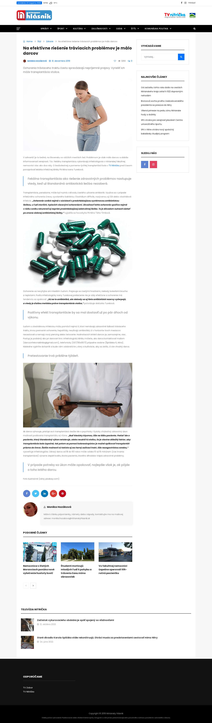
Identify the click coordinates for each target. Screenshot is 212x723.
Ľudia (119, 28)
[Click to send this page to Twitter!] (35, 493)
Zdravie (49, 41)
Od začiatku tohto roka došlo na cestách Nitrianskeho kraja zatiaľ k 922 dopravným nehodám (162, 91)
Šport (60, 28)
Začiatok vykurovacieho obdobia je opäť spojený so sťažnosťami (75, 620)
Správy (45, 28)
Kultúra (78, 28)
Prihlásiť (191, 3)
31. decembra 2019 (61, 60)
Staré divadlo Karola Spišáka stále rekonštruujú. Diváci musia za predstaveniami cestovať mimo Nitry (97, 637)
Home (29, 41)
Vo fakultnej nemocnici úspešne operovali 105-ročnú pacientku (113, 569)
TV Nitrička (114, 165)
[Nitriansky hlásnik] (34, 15)
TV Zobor (28, 687)
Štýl (133, 28)
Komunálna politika (156, 28)
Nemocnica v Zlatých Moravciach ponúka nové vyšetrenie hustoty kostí (38, 569)
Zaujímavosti (99, 28)
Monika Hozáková (59, 507)
